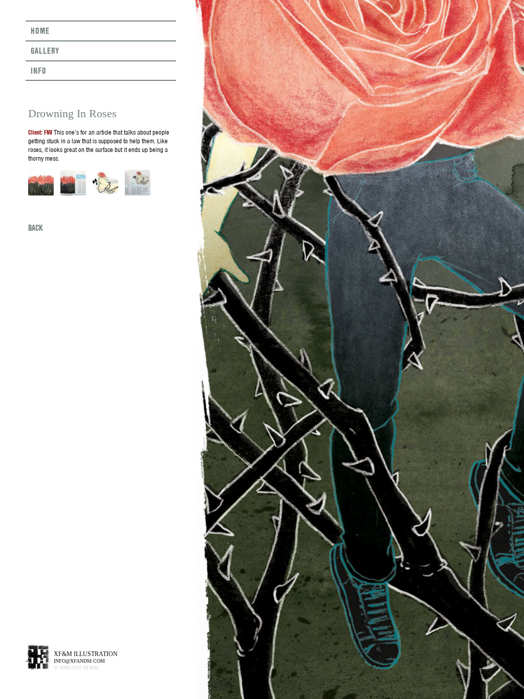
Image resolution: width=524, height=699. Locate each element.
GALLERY (45, 50)
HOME (40, 30)
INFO (39, 70)
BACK (35, 227)
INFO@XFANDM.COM (79, 661)
